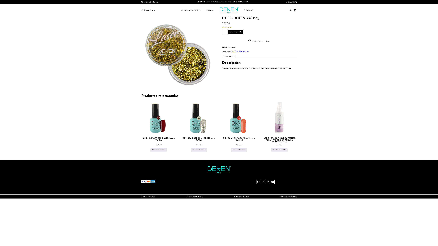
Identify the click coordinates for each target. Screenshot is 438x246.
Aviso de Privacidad (148, 196)
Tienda (210, 10)
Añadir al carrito (235, 32)
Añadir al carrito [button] (158, 150)
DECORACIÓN (236, 52)
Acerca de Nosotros (190, 10)
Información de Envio (241, 196)
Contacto (248, 10)
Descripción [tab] (229, 56)
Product (246, 52)
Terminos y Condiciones (194, 196)
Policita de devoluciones (288, 196)
